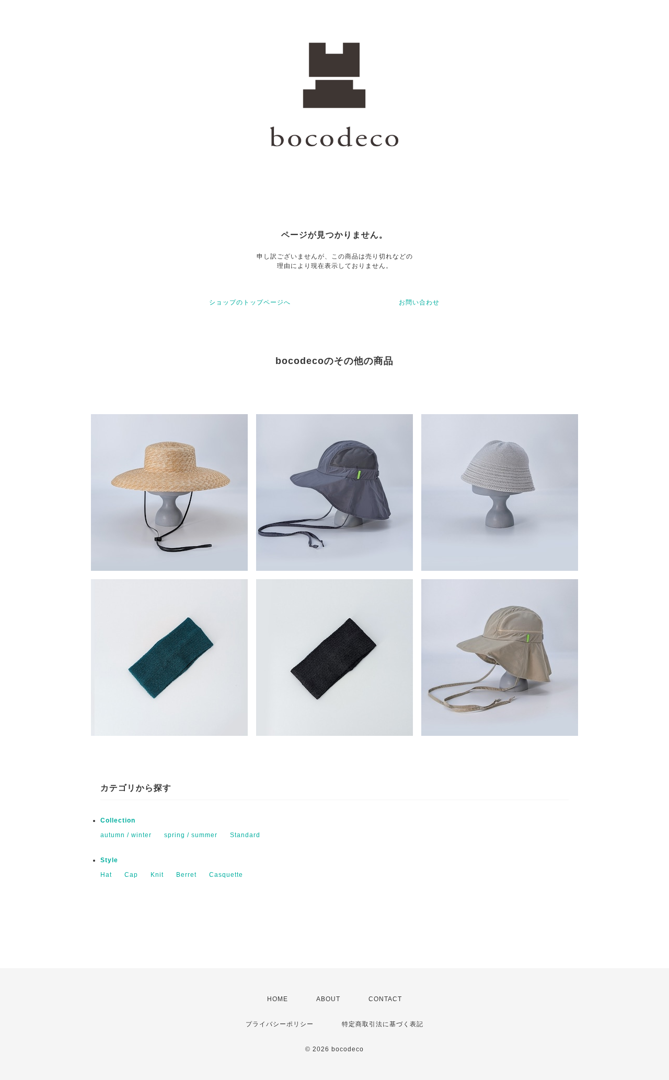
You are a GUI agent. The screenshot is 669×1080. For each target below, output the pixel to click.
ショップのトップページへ (250, 302)
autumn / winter (126, 835)
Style (109, 860)
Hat (106, 874)
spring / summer (190, 835)
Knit (157, 874)
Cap (131, 874)
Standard (245, 835)
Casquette (226, 874)
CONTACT (385, 999)
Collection (117, 820)
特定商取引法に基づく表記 (382, 1024)
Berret (186, 874)
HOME (277, 999)
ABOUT (328, 999)
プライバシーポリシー (280, 1024)
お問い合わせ (419, 302)
